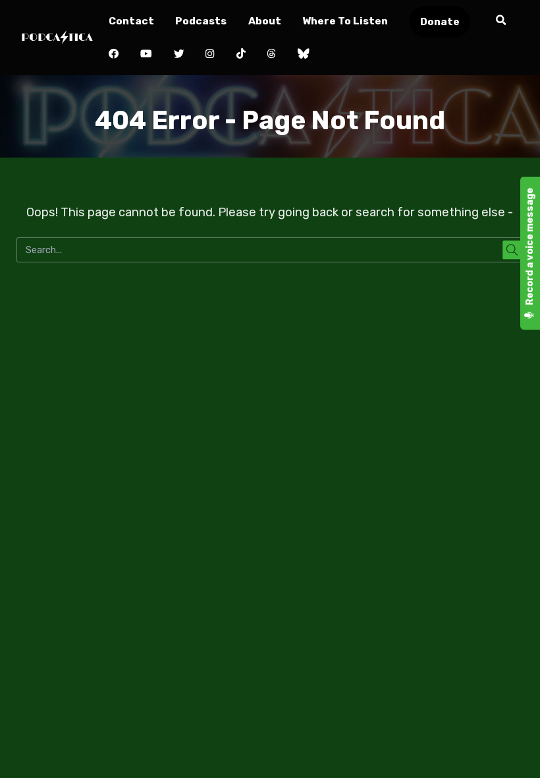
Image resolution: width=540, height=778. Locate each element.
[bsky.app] (303, 55)
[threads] (271, 55)
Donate (440, 21)
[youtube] (146, 55)
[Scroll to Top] (514, 752)
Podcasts (201, 21)
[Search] (501, 20)
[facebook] (113, 55)
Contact (131, 21)
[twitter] (179, 55)
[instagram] (210, 55)
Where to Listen (345, 21)
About (264, 21)
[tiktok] (240, 55)
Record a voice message (529, 247)
